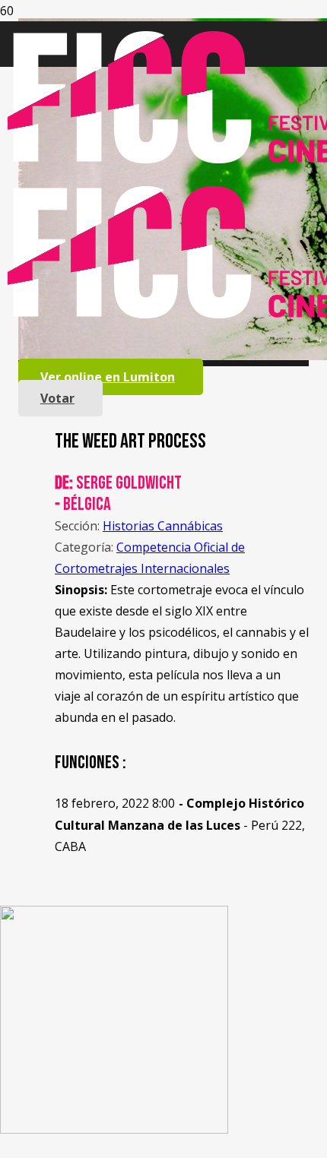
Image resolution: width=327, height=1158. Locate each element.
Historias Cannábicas (163, 525)
